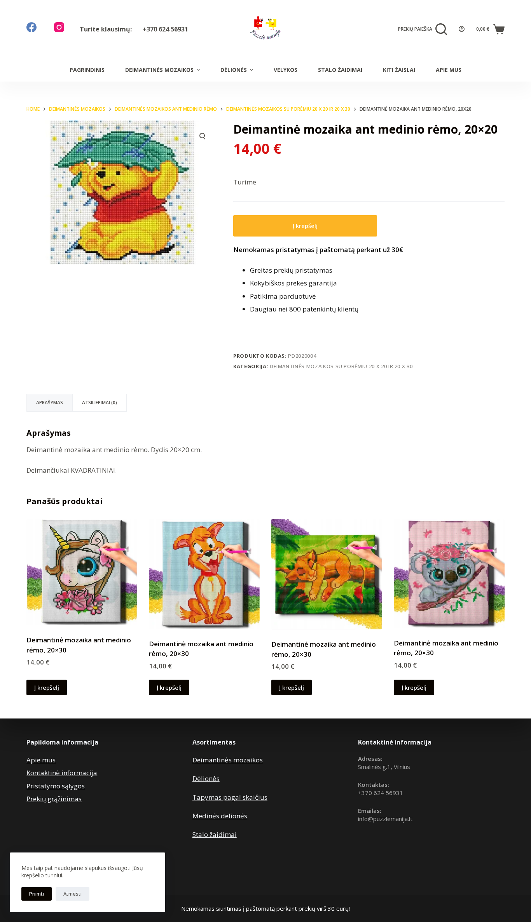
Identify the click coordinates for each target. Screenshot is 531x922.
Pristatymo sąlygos (55, 785)
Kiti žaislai (399, 69)
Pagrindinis (87, 69)
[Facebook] (31, 27)
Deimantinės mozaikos (159, 69)
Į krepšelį (305, 226)
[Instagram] (59, 27)
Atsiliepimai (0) (99, 402)
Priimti (36, 893)
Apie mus (448, 69)
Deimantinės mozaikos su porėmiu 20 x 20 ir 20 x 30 (341, 366)
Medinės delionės (219, 815)
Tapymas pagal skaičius (229, 797)
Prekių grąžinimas (54, 798)
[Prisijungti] (462, 29)
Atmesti (72, 893)
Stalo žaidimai (340, 69)
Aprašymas (49, 402)
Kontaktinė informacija (61, 772)
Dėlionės (233, 69)
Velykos (285, 69)
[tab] (49, 403)
